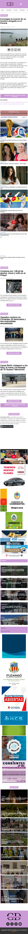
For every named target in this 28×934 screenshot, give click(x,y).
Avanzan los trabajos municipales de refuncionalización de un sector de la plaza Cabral (13, 607)
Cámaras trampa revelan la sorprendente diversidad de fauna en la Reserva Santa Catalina (12, 570)
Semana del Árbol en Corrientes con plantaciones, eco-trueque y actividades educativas (12, 842)
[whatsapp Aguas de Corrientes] (14, 657)
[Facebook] (8, 924)
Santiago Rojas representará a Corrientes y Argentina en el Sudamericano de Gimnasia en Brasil (14, 595)
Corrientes (9, 10)
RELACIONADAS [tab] (5, 631)
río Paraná (20, 104)
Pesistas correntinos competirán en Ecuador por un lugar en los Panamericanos (13, 583)
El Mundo (22, 10)
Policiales (4, 15)
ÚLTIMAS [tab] (3, 560)
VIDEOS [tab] (3, 628)
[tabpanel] (14, 594)
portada (13, 104)
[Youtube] (20, 924)
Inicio (2, 10)
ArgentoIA (14, 931)
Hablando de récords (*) (8, 829)
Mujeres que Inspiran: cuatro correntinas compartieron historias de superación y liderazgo (12, 871)
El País (15, 10)
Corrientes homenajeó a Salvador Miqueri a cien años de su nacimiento (13, 886)
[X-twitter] (12, 924)
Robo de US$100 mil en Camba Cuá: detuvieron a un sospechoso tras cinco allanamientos (12, 899)
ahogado (3, 102)
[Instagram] (16, 924)
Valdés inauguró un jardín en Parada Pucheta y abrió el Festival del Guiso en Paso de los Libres (14, 799)
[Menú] (21, 4)
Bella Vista (10, 102)
